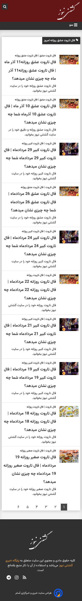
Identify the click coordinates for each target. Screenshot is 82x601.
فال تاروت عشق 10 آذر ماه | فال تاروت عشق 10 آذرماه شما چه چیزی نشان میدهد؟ (30, 114)
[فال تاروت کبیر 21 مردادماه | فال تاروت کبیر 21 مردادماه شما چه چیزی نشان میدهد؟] (67, 324)
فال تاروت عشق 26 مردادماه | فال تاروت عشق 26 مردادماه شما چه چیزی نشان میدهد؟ (32, 202)
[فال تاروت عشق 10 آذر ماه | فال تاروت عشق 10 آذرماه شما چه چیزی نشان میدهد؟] (67, 103)
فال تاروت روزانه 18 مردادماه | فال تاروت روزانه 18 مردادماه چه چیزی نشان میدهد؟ (30, 422)
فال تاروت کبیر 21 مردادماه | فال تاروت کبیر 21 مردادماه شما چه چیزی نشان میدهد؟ (30, 334)
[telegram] (9, 578)
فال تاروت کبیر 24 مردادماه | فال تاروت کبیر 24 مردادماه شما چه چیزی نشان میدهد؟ (30, 246)
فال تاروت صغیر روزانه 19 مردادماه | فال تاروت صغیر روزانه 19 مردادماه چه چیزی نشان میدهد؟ (29, 469)
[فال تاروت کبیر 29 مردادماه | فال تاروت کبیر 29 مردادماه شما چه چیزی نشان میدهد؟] (67, 149)
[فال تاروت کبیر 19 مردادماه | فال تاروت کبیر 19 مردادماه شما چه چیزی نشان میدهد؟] (67, 368)
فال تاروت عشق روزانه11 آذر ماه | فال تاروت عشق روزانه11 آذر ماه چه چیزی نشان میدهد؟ (30, 70)
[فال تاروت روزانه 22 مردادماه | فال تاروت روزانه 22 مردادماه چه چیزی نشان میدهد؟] (67, 279)
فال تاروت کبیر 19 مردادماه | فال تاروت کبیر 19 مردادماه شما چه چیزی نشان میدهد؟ (30, 377)
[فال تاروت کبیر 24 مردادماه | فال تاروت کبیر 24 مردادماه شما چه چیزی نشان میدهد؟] (67, 237)
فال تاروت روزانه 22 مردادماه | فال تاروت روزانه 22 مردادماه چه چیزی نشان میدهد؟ (30, 290)
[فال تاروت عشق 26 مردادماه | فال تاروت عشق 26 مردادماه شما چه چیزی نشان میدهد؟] (67, 191)
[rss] (24, 578)
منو (71, 25)
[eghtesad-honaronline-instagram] (16, 578)
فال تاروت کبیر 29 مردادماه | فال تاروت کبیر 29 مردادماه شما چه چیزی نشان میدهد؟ (30, 158)
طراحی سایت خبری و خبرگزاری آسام (34, 593)
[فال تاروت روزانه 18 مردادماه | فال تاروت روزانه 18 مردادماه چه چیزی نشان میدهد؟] (67, 411)
